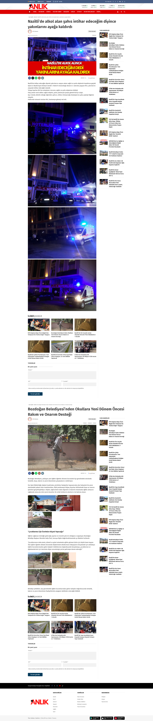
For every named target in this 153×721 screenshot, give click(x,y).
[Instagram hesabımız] (117, 1)
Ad (29, 381)
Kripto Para (80, 699)
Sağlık (73, 11)
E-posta (65, 381)
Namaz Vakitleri (81, 701)
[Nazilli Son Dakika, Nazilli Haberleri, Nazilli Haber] (38, 9)
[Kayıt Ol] (118, 12)
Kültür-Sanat (57, 11)
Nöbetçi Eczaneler (82, 704)
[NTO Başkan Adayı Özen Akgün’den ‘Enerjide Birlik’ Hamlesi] (104, 135)
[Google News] (91, 78)
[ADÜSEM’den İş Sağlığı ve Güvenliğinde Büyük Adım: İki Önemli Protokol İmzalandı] (104, 144)
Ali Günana (35, 31)
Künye (103, 699)
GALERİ (32, 1)
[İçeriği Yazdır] (42, 78)
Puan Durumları (81, 706)
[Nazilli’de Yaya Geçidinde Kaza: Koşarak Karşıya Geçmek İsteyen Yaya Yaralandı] (104, 103)
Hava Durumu (80, 696)
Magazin (66, 11)
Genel (85, 423)
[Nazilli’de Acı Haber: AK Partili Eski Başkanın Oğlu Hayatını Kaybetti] (104, 164)
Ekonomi (41, 11)
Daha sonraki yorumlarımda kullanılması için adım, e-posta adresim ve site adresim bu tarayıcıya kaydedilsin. (56, 388)
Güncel (48, 11)
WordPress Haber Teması (48, 718)
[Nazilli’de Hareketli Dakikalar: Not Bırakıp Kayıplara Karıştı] (104, 113)
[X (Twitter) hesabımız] (115, 1)
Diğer (98, 11)
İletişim (103, 696)
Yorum (30, 370)
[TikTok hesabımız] (122, 1)
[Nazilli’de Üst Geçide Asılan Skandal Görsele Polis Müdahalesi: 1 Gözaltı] (85, 325)
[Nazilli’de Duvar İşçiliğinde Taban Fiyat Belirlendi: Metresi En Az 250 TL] (104, 173)
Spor (54, 711)
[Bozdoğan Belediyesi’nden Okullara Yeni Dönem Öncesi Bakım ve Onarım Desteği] (62, 325)
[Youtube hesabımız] (120, 1)
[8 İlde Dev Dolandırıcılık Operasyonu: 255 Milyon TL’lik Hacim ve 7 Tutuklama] (85, 346)
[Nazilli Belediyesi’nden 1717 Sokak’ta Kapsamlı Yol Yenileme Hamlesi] (104, 155)
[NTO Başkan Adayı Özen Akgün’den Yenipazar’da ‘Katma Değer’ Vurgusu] (39, 325)
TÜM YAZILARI (92, 31)
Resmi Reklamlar (89, 11)
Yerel (35, 11)
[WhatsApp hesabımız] (124, 1)
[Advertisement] (20, 40)
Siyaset (79, 11)
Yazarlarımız (105, 701)
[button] (30, 12)
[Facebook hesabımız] (52, 686)
